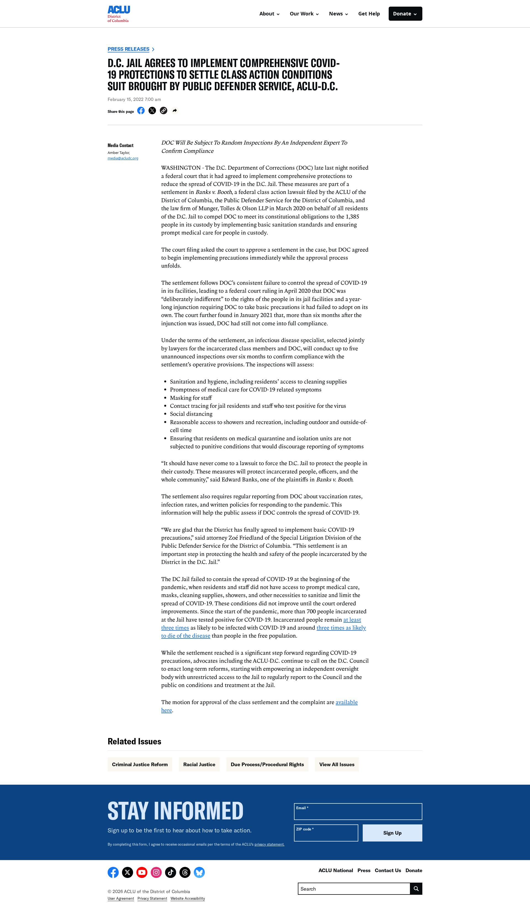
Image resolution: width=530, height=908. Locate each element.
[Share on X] (152, 113)
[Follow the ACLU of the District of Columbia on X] (127, 873)
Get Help (369, 13)
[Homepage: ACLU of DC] (127, 14)
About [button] (266, 13)
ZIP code (305, 829)
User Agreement (121, 898)
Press (363, 870)
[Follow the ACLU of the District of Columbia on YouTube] (141, 873)
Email (302, 807)
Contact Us (388, 870)
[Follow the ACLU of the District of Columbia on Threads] (184, 873)
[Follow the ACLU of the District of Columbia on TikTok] (170, 873)
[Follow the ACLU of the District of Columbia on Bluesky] (199, 873)
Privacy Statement (152, 898)
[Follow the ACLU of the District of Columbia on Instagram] (156, 873)
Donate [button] (402, 13)
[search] (416, 889)
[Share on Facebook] (141, 113)
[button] (163, 111)
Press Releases (128, 49)
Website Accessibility (188, 898)
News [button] (336, 13)
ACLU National (336, 870)
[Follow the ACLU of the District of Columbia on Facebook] (113, 873)
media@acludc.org (123, 158)
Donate (414, 870)
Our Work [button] (302, 13)
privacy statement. (270, 844)
